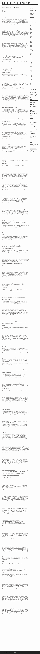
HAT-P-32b (31, 38)
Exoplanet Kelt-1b (32, 17)
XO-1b (30, 80)
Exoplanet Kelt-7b (32, 14)
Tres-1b (31, 59)
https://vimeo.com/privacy (12, 565)
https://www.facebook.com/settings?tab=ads (11, 514)
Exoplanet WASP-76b (32, 13)
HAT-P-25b (31, 36)
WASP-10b (31, 64)
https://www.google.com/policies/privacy (8, 568)
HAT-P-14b (31, 32)
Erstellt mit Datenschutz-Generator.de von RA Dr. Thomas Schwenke (11, 615)
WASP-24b (31, 67)
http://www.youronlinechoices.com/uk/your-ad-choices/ (12, 523)
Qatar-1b (31, 58)
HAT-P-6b (31, 49)
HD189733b (31, 50)
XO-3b (30, 83)
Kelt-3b (31, 53)
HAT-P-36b (31, 41)
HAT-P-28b (31, 37)
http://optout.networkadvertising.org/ (7, 521)
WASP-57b (31, 75)
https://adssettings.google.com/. (16, 570)
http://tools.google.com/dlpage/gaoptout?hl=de (12, 465)
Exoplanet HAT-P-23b (32, 15)
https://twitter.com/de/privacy (24, 590)
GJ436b (31, 28)
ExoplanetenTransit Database (34, 144)
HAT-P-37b (31, 42)
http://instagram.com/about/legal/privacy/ (18, 602)
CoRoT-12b (31, 25)
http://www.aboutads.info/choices (9, 522)
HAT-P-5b (31, 47)
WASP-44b (31, 72)
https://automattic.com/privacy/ (17, 317)
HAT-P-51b (31, 45)
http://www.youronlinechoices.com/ (7, 201)
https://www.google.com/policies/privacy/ (8, 576)
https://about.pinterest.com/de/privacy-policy (18, 613)
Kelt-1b (31, 51)
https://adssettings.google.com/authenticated (8, 577)
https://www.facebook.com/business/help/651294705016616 (18, 508)
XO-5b (30, 85)
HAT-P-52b (31, 46)
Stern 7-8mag (31, 94)
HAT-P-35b (31, 40)
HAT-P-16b (31, 33)
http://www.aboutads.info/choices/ (12, 200)
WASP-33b (31, 68)
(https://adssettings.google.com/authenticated (18, 471)
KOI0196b (31, 57)
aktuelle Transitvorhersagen (33, 145)
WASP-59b (31, 76)
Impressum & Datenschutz (35, 0)
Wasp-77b (31, 79)
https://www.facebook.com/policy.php (22, 506)
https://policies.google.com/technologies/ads (8, 470)
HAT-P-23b (31, 34)
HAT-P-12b (31, 29)
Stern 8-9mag (35, 94)
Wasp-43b (31, 71)
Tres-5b (31, 63)
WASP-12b (31, 66)
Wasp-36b (31, 70)
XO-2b (30, 81)
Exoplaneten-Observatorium (16, 3)
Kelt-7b (31, 54)
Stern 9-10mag (32, 95)
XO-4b (30, 84)
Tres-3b (31, 62)
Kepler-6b (31, 55)
